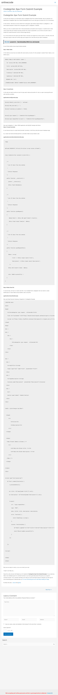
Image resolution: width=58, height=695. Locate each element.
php (13, 11)
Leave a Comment (7, 11)
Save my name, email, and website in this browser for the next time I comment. (23, 624)
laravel (14, 582)
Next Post (49, 589)
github (19, 582)
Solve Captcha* (7, 627)
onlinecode (7, 2)
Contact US (49, 693)
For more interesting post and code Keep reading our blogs (35, 579)
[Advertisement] (29, 658)
